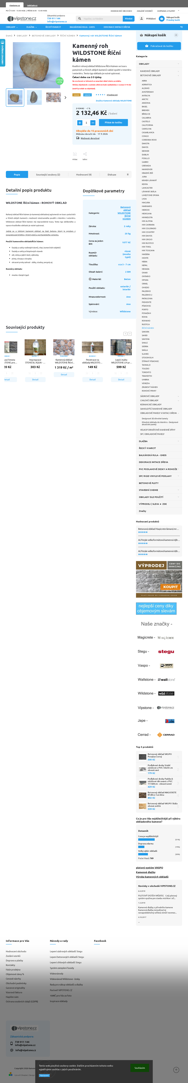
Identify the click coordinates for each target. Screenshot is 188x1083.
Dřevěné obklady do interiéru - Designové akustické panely (160, 423)
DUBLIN (145, 154)
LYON (144, 198)
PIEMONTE (146, 302)
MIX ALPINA (147, 221)
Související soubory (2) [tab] (48, 174)
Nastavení (44, 1075)
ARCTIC (145, 99)
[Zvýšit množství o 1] (79, 122)
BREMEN (145, 110)
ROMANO (146, 320)
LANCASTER (147, 187)
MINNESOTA (147, 217)
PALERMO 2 (147, 294)
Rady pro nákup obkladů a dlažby (66, 984)
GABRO (145, 162)
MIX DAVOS (147, 235)
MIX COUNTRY (148, 232)
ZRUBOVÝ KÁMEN (150, 387)
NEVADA (146, 269)
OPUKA (145, 280)
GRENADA (146, 165)
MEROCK (146, 210)
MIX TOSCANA (148, 250)
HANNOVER (147, 169)
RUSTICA (146, 324)
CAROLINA (146, 128)
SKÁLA (145, 350)
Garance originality (15, 987)
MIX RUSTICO (148, 243)
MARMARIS (147, 206)
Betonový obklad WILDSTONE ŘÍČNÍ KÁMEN (124, 213)
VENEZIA (146, 383)
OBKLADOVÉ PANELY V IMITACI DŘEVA (158, 413)
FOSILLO (146, 158)
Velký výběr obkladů (147, 851)
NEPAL (145, 265)
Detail (33, 379)
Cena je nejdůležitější (148, 836)
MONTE (145, 258)
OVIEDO (145, 287)
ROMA (144, 316)
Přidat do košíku (113, 122)
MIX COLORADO (149, 228)
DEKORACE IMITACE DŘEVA (153, 462)
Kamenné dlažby (145, 872)
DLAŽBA (143, 441)
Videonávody (56, 973)
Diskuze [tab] (112, 174)
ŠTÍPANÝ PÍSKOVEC (150, 361)
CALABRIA (146, 117)
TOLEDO (145, 368)
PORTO (145, 309)
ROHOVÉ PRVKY (149, 390)
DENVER (145, 151)
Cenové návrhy (13, 978)
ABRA (144, 80)
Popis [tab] (17, 174)
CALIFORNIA (147, 125)
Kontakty (10, 965)
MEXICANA (147, 213)
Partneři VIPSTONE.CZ (61, 990)
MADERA (146, 254)
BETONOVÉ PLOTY (148, 483)
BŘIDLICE (146, 114)
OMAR (144, 272)
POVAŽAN (146, 313)
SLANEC (145, 354)
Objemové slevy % (15, 974)
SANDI (145, 335)
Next (130, 334)
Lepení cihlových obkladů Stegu (66, 962)
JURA (144, 176)
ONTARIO (146, 276)
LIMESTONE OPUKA (150, 195)
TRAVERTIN (147, 376)
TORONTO (146, 372)
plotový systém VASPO (149, 867)
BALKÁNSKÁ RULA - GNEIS (152, 455)
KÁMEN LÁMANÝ (149, 180)
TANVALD (146, 365)
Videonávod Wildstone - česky (65, 978)
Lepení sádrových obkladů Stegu (66, 951)
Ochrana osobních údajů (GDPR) (22, 1001)
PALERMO (146, 291)
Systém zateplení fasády (62, 967)
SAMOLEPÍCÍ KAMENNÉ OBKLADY (156, 408)
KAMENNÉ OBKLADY (150, 71)
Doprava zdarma (145, 843)
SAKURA (145, 331)
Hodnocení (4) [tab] (84, 174)
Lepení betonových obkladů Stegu (67, 956)
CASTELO (146, 121)
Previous (126, 334)
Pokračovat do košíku (162, 45)
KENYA (145, 184)
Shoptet (24, 1075)
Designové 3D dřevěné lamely (155, 418)
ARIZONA (146, 103)
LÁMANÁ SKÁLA (149, 191)
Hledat (128, 18)
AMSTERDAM (147, 92)
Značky (142, 510)
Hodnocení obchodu (121, 11)
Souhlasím (140, 1067)
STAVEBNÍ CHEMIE (148, 489)
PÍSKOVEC (146, 305)
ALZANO (146, 88)
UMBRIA (145, 379)
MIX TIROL (146, 246)
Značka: (114, 100)
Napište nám (12, 996)
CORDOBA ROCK (149, 139)
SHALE (145, 342)
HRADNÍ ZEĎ (147, 173)
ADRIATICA (147, 84)
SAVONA (146, 339)
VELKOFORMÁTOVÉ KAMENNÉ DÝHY (157, 429)
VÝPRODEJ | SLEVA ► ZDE (153, 503)
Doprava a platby (166, 11)
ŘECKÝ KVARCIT (147, 448)
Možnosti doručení (90, 138)
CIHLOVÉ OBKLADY (149, 400)
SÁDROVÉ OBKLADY (149, 396)
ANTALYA (146, 95)
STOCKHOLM (147, 357)
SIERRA (145, 346)
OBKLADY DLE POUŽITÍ (151, 497)
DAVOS (145, 147)
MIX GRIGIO (147, 239)
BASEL (145, 106)
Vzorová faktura (14, 992)
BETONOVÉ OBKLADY (150, 75)
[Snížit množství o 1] (92, 122)
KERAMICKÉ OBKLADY (150, 404)
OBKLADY (144, 63)
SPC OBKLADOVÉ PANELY (152, 434)
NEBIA (144, 261)
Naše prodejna (13, 969)
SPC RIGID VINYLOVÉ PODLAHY (155, 475)
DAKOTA (146, 143)
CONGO (145, 136)
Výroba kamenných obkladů (152, 876)
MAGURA (146, 202)
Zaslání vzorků (144, 11)
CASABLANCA (148, 132)
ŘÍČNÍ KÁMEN (148, 328)
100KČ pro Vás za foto (61, 995)
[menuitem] (14, 27)
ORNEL (145, 283)
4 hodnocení (112, 95)
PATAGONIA (147, 298)
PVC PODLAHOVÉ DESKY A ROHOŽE (158, 469)
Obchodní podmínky (16, 983)
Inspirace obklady (58, 1001)
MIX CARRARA (148, 224)
